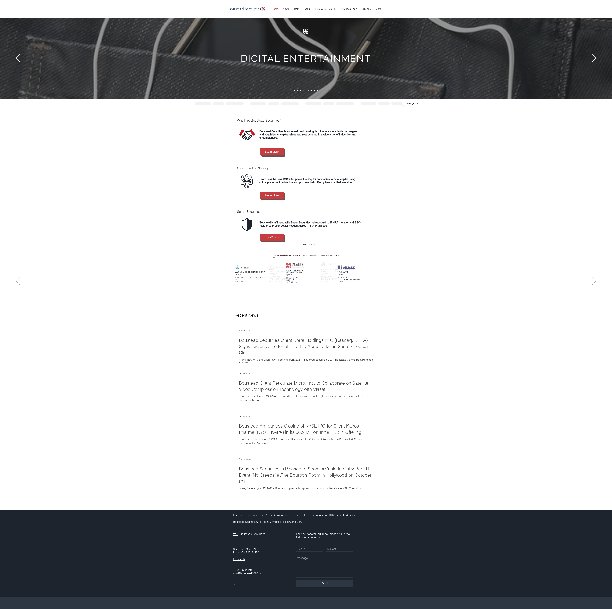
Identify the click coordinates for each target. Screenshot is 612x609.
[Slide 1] (291, 292)
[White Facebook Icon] (240, 584)
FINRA (287, 521)
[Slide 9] (317, 90)
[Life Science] (308, 90)
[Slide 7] (308, 292)
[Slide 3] (297, 292)
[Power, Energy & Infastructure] (311, 90)
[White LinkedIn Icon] (235, 584)
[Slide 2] (294, 292)
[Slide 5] (303, 292)
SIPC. (300, 521)
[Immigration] (297, 90)
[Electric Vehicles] (294, 90)
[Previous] (18, 58)
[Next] (594, 58)
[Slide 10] (317, 292)
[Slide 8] (314, 90)
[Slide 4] (300, 292)
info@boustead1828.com (248, 573)
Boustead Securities (253, 533)
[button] (366, 9)
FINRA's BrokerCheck (341, 515)
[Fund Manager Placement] (300, 90)
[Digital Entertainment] (303, 90)
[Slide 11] (320, 292)
